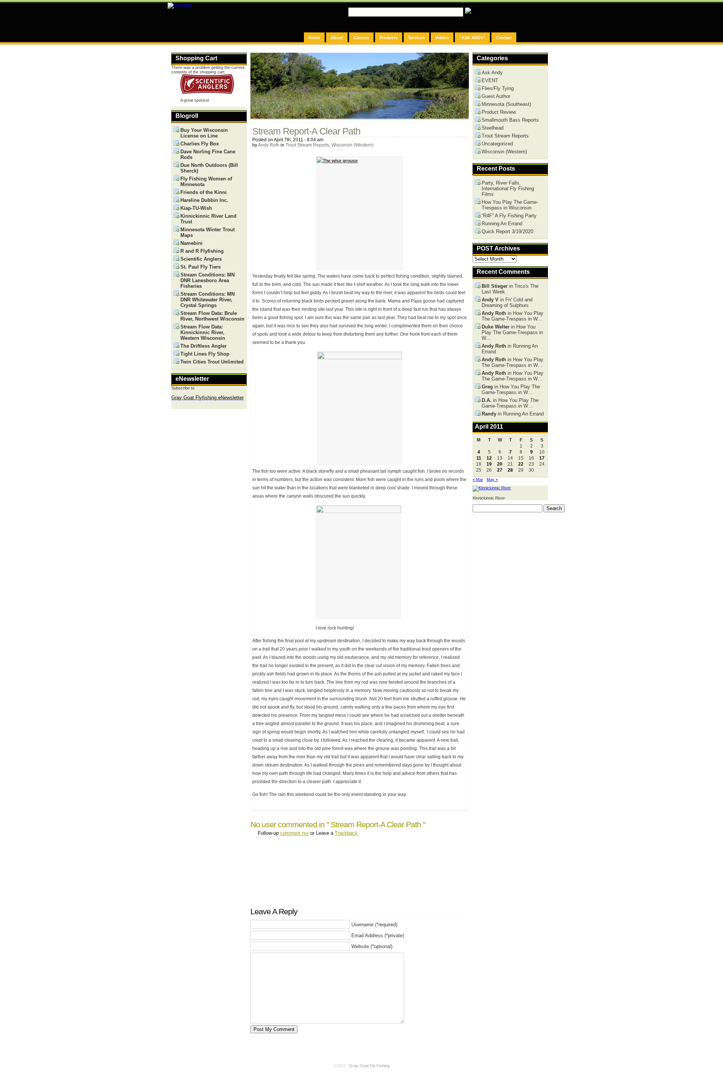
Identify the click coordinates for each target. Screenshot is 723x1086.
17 (542, 458)
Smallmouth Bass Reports (510, 120)
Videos (442, 37)
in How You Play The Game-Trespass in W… (512, 316)
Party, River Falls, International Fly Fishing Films (508, 188)
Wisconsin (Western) (352, 145)
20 (499, 464)
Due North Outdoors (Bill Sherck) (209, 168)
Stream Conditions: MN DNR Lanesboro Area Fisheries (207, 280)
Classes (361, 37)
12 (489, 458)
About (337, 37)
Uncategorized (497, 144)
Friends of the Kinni (203, 192)
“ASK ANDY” (472, 37)
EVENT (490, 80)
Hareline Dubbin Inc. (204, 200)
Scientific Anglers (201, 259)
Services (416, 37)
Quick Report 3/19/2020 (507, 231)
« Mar (478, 479)
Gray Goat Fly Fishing (369, 1065)
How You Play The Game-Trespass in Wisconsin (510, 205)
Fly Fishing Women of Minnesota (206, 181)
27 (499, 470)
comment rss (294, 833)
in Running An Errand (510, 348)
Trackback (346, 833)
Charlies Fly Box (199, 144)
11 (478, 458)
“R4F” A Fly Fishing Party (509, 215)
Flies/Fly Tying (498, 88)
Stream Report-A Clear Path (306, 131)
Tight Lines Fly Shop (204, 354)
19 (489, 464)
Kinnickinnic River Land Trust (208, 219)
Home (314, 37)
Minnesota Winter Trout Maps (207, 232)
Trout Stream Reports (307, 145)
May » (492, 479)
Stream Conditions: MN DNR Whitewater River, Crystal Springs (207, 299)
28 (510, 470)
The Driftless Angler (203, 346)
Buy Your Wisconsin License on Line (204, 133)
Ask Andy (492, 72)
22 (520, 464)
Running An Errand (502, 223)
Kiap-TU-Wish (196, 208)
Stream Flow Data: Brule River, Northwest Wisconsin (212, 316)
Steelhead (492, 128)
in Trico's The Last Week (510, 289)
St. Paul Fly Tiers (200, 267)
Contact (504, 37)
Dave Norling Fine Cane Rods (207, 154)
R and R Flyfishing (202, 251)
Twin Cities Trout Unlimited (212, 362)
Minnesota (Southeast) (506, 104)
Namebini (191, 243)
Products (389, 37)
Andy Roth (268, 145)
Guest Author (496, 96)
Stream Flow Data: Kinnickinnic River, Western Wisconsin (202, 332)
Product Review (499, 112)
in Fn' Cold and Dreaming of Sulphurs (507, 302)
